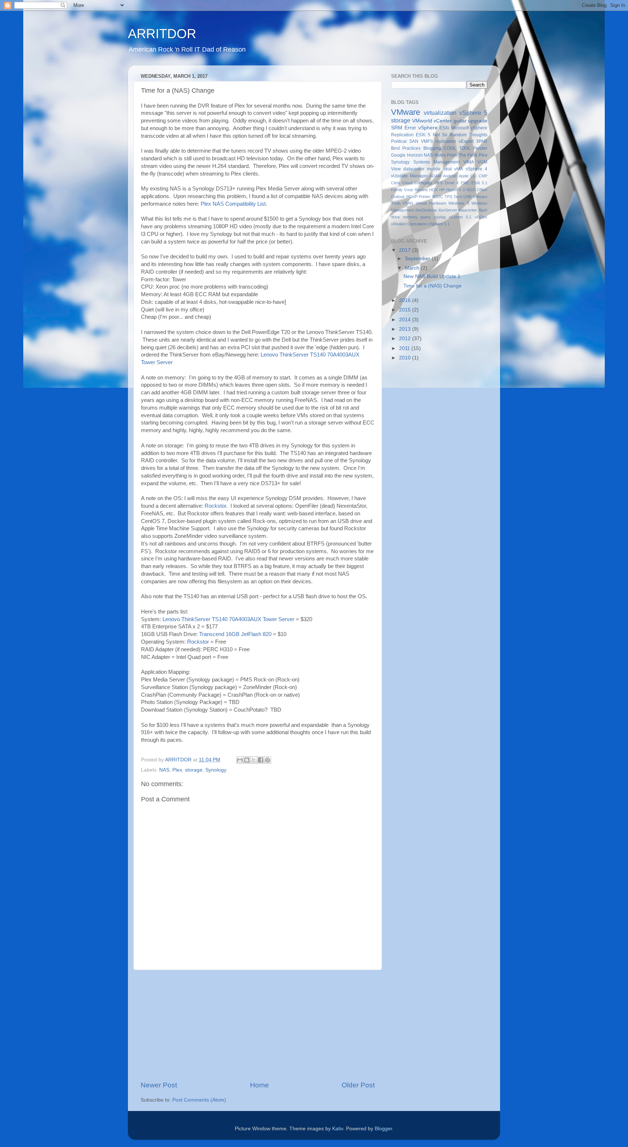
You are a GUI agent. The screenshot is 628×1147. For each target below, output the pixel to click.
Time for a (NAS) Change (432, 286)
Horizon (415, 155)
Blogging (432, 148)
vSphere (428, 127)
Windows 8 (458, 203)
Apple (463, 176)
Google (398, 155)
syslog (440, 217)
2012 (405, 338)
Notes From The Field (456, 155)
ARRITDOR (162, 33)
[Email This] (239, 760)
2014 (405, 319)
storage (193, 770)
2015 (405, 310)
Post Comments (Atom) (199, 1100)
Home (259, 1085)
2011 (405, 348)
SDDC (437, 196)
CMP (483, 176)
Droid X (452, 183)
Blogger (383, 1128)
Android (449, 176)
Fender (480, 148)
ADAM (435, 176)
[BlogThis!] (246, 760)
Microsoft (460, 127)
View (396, 169)
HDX (433, 190)
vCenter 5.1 (460, 217)
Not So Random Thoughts (460, 134)
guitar (460, 121)
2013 (405, 329)
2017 (405, 250)
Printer (424, 196)
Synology (215, 770)
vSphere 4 (476, 169)
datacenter (413, 169)
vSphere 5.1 (439, 224)
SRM (396, 127)
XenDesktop (426, 210)
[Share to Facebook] (260, 760)
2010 (405, 358)
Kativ (337, 1128)
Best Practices (405, 148)
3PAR (481, 141)
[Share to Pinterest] (267, 760)
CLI (473, 176)
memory (410, 217)
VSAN (408, 203)
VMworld (422, 121)
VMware (405, 112)
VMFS (427, 141)
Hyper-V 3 (455, 190)
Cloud (407, 183)
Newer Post (159, 1085)
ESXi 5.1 (479, 183)
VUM (482, 162)
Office (482, 190)
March (413, 268)
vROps (481, 217)
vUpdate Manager (409, 175)
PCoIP (412, 196)
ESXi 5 (423, 134)
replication (445, 141)
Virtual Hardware (431, 203)
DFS (439, 183)
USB (467, 196)
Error (410, 127)
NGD (470, 190)
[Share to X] (253, 760)
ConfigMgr (423, 183)
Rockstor (215, 506)
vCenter (443, 121)
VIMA (468, 162)
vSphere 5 (473, 112)
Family (397, 190)
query (425, 217)
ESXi (444, 127)
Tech (458, 196)
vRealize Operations (409, 224)
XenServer (447, 210)
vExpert (466, 141)
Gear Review (416, 190)
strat (447, 169)
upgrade (477, 121)
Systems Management (436, 162)
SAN (413, 141)
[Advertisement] (257, 1025)
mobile (433, 169)
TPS (448, 196)
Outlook (398, 196)
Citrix (395, 183)
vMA (458, 169)
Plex (177, 770)
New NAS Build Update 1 (431, 276)
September (418, 258)
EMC (465, 183)
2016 (405, 300)
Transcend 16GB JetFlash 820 (235, 634)
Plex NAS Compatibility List (233, 204)
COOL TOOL (457, 148)
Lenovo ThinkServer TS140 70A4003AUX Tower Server (228, 619)
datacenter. (468, 210)
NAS (164, 770)
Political (399, 141)
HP (442, 190)
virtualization (440, 112)
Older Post (358, 1085)
